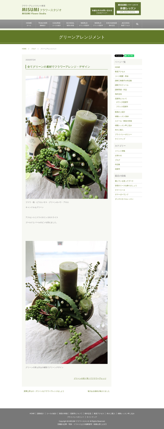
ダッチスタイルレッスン (124, 199)
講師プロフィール (121, 85)
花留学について (121, 99)
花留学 (117, 169)
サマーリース (120, 190)
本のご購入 (119, 130)
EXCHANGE (111, 24)
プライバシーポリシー (123, 134)
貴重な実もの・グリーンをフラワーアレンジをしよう (44, 391)
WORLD (84, 24)
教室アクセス (120, 71)
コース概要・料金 (121, 76)
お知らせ (118, 155)
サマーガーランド (121, 194)
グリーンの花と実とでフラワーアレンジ (90, 378)
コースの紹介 (51, 413)
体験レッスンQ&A (122, 116)
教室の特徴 (63, 413)
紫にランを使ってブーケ (124, 181)
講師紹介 (40, 413)
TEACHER (42, 24)
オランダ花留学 (122, 102)
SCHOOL (70, 24)
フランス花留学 (122, 106)
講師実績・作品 (121, 90)
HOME (29, 24)
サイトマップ (120, 139)
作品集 (117, 164)
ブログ (33, 49)
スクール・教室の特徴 (123, 121)
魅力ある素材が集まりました (99, 391)
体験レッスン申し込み (123, 125)
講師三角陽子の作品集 (123, 81)
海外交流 (118, 94)
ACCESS (125, 24)
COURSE (56, 24)
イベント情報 (120, 151)
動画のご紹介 (120, 112)
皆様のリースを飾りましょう (126, 185)
